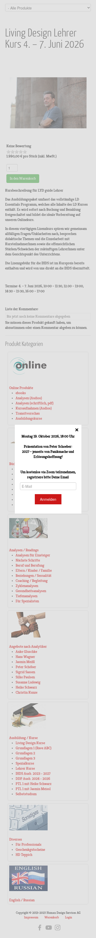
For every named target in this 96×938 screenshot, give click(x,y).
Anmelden (48, 499)
